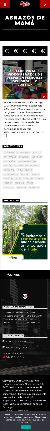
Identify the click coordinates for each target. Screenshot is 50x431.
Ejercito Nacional (27, 161)
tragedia (21, 187)
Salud (30, 183)
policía (39, 178)
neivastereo (10, 95)
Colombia (24, 157)
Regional (19, 183)
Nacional (8, 178)
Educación (9, 161)
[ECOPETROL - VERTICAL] (25, 232)
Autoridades (23, 152)
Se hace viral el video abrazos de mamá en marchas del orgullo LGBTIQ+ (25, 77)
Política (8, 183)
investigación (11, 174)
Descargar (7, 407)
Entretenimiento (11, 62)
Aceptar (25, 427)
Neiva (19, 178)
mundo (35, 174)
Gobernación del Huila (26, 165)
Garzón (8, 165)
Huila (20, 170)
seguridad (9, 187)
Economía (37, 157)
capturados (10, 157)
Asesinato (9, 152)
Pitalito (28, 178)
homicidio (9, 170)
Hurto (28, 170)
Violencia (34, 187)
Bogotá (37, 152)
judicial (25, 174)
